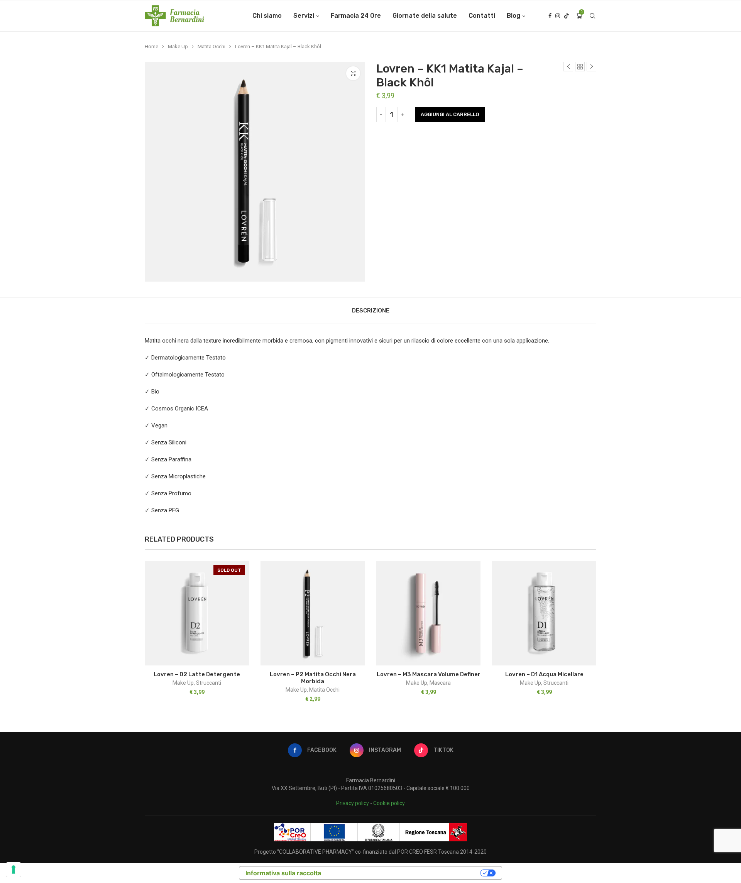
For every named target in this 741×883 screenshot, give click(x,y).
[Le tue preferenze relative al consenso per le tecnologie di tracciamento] (13, 869)
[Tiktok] (566, 15)
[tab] (370, 310)
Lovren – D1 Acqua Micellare (544, 674)
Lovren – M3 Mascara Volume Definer (428, 674)
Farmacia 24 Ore (356, 15)
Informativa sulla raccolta (283, 873)
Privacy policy (352, 803)
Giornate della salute (424, 15)
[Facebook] (550, 15)
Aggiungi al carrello (450, 114)
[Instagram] (557, 15)
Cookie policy (389, 803)
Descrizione (370, 310)
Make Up (178, 46)
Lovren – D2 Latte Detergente (197, 674)
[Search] (592, 15)
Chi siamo (267, 15)
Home (151, 46)
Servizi (303, 15)
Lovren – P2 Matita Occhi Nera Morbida (313, 678)
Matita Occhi (211, 46)
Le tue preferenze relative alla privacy (404, 873)
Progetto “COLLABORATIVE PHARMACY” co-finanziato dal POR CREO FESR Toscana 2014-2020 (370, 852)
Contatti (482, 15)
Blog (513, 15)
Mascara (440, 683)
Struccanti (208, 683)
